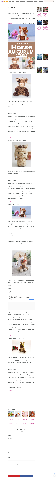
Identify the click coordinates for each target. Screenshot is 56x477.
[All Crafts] (4, 2)
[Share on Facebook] (26, 476)
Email (9, 457)
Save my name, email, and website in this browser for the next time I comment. (21, 465)
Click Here (10, 137)
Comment (10, 438)
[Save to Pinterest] (14, 476)
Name (9, 452)
